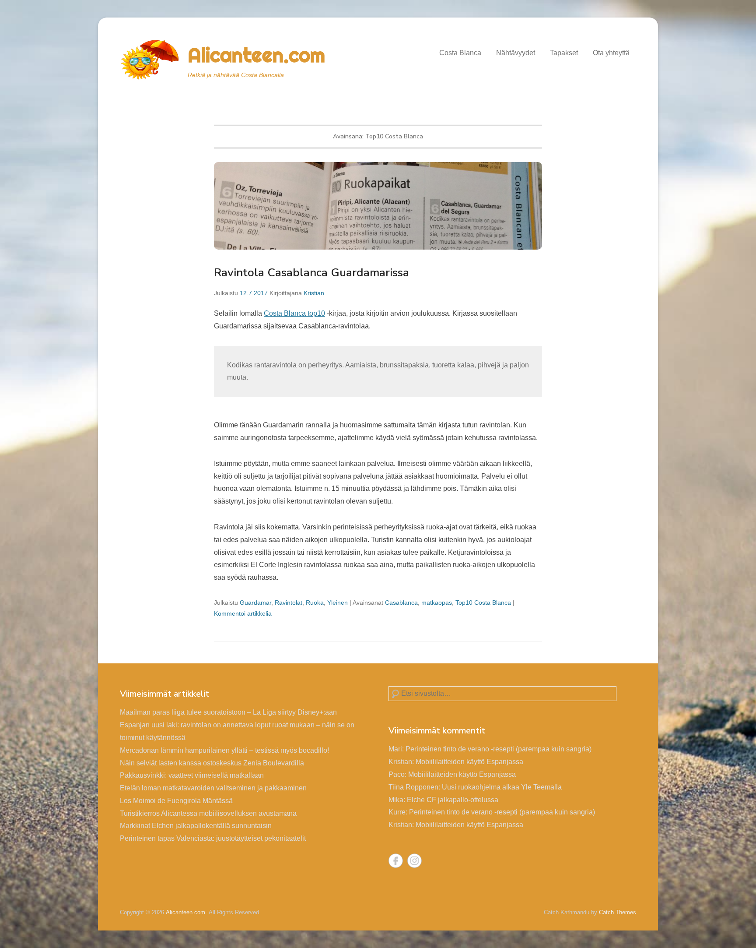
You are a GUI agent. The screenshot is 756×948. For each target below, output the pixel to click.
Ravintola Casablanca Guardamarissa (311, 272)
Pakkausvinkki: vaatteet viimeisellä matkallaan (192, 775)
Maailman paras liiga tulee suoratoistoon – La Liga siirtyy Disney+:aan (228, 712)
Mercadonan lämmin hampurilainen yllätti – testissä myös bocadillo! (224, 750)
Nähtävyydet (515, 52)
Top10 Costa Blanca (483, 602)
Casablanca (401, 602)
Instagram (414, 860)
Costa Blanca (460, 52)
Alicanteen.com (256, 55)
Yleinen (337, 602)
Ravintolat (288, 602)
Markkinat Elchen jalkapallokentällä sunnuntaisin (196, 825)
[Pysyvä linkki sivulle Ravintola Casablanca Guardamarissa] (378, 198)
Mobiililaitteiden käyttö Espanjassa (469, 761)
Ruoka (315, 602)
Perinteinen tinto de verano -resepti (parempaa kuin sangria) (499, 749)
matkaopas (436, 602)
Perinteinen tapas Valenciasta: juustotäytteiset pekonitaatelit (213, 838)
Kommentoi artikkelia (243, 613)
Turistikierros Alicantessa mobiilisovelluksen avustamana (208, 813)
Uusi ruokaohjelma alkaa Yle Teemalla (502, 787)
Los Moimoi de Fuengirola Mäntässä (176, 800)
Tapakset (564, 52)
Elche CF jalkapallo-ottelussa (452, 800)
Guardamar (255, 602)
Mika (395, 800)
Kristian (314, 292)
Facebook (395, 860)
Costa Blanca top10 (294, 313)
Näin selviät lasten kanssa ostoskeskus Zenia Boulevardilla (212, 763)
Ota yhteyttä (611, 52)
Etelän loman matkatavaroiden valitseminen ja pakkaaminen (213, 788)
